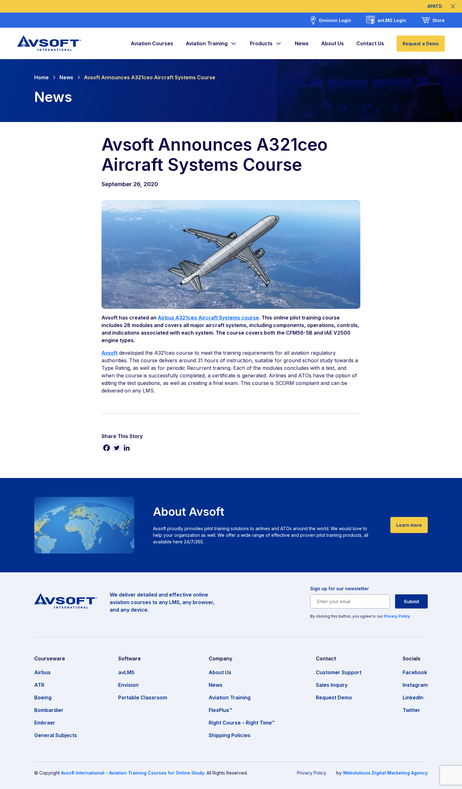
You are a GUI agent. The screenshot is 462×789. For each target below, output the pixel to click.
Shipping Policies (229, 735)
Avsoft (110, 353)
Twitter (411, 710)
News (302, 43)
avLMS (126, 672)
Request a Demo (421, 43)
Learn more (409, 525)
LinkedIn (413, 697)
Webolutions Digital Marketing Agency (385, 772)
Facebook (415, 672)
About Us (332, 43)
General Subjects (55, 735)
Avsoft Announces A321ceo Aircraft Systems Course (149, 77)
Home (41, 77)
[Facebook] (106, 447)
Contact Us (370, 43)
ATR (39, 685)
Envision (128, 685)
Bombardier (48, 710)
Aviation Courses (152, 43)
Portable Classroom (142, 697)
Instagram (415, 685)
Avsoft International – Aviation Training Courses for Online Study (132, 772)
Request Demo (334, 697)
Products (261, 43)
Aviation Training (207, 43)
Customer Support (338, 672)
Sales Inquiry (332, 685)
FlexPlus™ (220, 710)
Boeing (43, 697)
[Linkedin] (126, 447)
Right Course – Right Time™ (242, 723)
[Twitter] (116, 447)
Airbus (42, 672)
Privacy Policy (397, 616)
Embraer (44, 723)
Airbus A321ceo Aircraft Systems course (208, 317)
